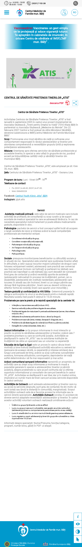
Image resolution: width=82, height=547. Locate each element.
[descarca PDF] (67, 103)
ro (74, 12)
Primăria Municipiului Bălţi (59, 544)
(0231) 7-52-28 (39, 3)
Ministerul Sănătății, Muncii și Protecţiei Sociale (23, 544)
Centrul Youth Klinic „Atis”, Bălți (31, 196)
